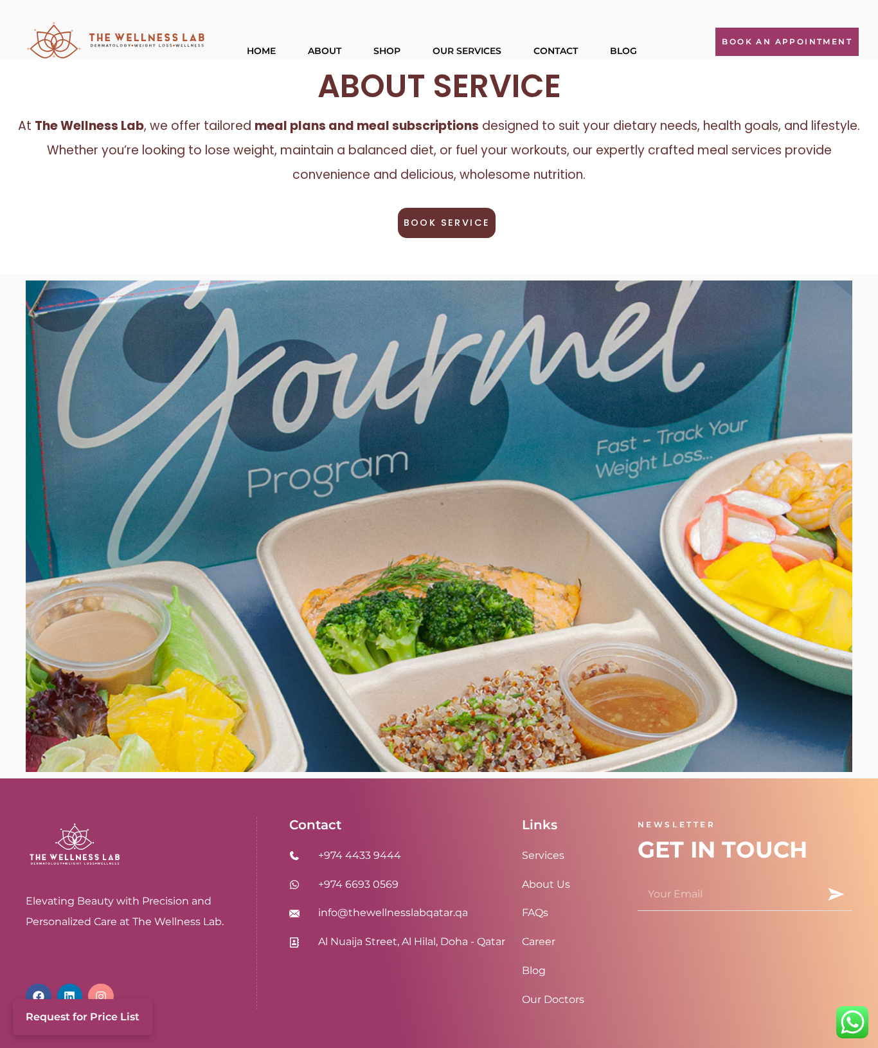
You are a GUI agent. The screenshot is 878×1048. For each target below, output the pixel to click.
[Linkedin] (70, 996)
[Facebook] (38, 996)
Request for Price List (82, 1017)
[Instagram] (101, 996)
